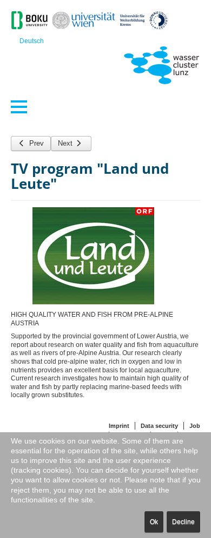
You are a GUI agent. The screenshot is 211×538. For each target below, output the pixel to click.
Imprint (119, 426)
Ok (154, 522)
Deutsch (31, 41)
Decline (183, 522)
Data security (159, 426)
